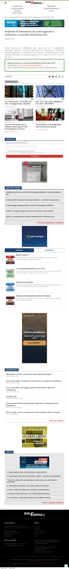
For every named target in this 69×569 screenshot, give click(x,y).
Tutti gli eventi (56, 421)
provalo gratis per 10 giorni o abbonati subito (41, 68)
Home (6, 17)
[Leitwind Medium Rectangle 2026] (34, 236)
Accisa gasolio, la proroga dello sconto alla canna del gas (48, 125)
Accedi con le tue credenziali (31, 65)
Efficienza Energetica (39, 532)
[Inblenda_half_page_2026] (34, 338)
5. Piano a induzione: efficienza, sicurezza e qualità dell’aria (28, 490)
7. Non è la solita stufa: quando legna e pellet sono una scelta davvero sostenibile (32, 481)
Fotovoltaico (37, 526)
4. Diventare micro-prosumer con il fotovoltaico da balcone (28, 494)
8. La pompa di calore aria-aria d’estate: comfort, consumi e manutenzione (34, 476)
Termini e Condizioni (50, 564)
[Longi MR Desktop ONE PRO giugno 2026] (34, 172)
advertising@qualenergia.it (16, 545)
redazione (37, 561)
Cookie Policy (40, 564)
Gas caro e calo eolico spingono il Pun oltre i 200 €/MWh (49, 102)
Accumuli (36, 534)
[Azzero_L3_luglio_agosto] (34, 23)
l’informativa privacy (25, 152)
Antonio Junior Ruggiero (42, 129)
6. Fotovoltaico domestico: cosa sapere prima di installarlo (28, 486)
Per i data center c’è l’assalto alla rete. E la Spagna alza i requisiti (18, 102)
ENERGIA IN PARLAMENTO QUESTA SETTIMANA (33, 296)
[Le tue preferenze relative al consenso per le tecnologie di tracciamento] (66, 566)
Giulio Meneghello (40, 106)
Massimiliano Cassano (10, 106)
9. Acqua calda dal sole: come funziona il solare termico (27, 472)
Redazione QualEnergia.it (11, 132)
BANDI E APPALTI (22, 255)
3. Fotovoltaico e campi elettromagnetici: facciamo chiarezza (29, 497)
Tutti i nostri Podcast (52, 503)
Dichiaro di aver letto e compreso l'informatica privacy (21, 151)
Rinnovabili (37, 528)
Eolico (51, 11)
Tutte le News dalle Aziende (50, 223)
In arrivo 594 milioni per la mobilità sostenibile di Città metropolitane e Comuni (16, 126)
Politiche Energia (38, 530)
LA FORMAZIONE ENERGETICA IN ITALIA (30, 268)
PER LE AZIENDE (10, 540)
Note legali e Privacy (31, 564)
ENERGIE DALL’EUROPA (24, 282)
